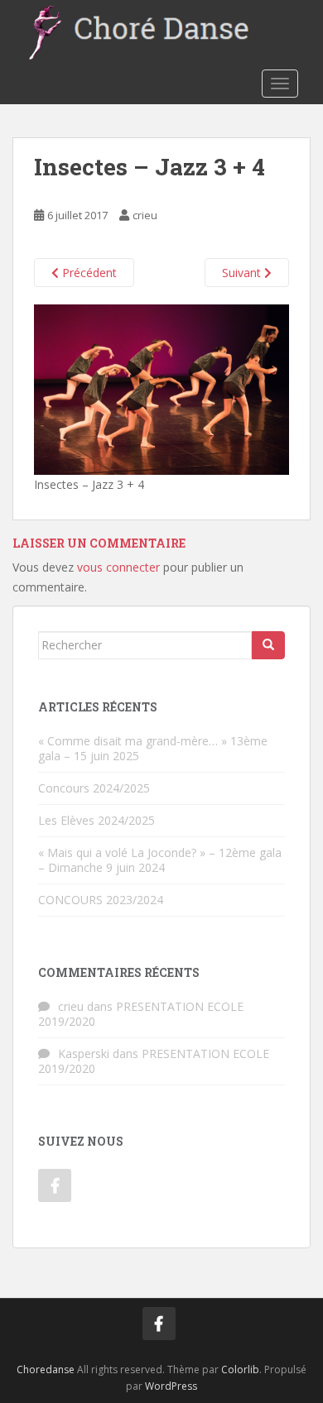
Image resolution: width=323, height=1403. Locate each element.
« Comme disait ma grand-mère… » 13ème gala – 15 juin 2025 (153, 748)
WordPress (171, 1386)
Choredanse (46, 1369)
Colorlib (240, 1369)
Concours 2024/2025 (94, 788)
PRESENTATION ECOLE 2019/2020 (140, 1013)
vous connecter (118, 567)
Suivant (243, 272)
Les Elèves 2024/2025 (96, 820)
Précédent (88, 272)
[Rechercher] (268, 645)
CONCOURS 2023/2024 (100, 899)
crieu (145, 215)
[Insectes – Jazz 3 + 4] (161, 388)
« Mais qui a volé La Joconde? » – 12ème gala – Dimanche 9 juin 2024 (160, 860)
